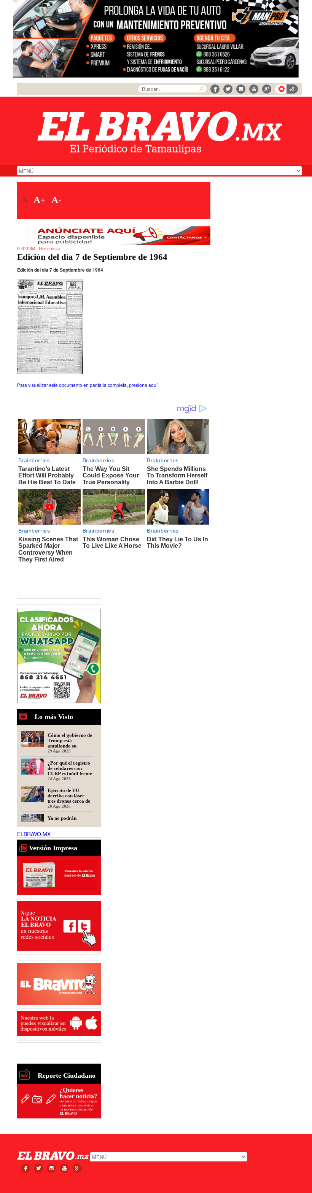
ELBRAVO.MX (34, 834)
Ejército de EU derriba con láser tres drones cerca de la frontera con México (69, 795)
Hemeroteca (49, 248)
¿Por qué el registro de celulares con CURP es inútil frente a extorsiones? (70, 768)
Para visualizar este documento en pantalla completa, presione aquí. (88, 385)
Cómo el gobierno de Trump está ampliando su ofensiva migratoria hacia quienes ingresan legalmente (70, 740)
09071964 (26, 248)
